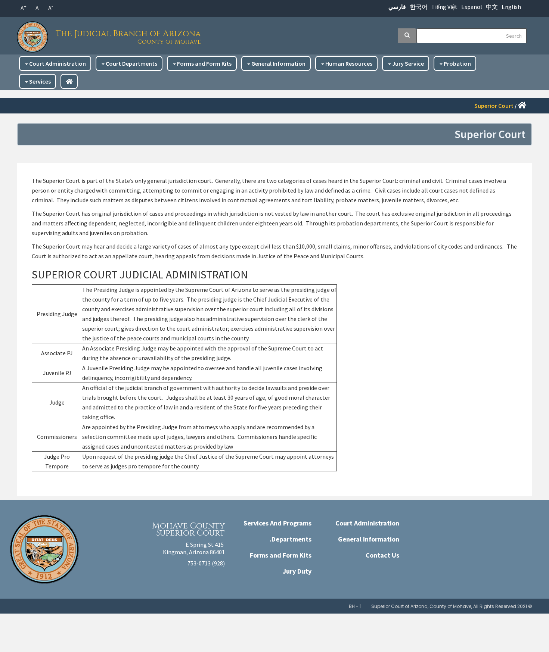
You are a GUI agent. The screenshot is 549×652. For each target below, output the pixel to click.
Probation (457, 63)
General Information (277, 63)
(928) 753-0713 (206, 563)
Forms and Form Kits (204, 63)
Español (471, 6)
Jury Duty (297, 571)
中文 (492, 6)
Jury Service (407, 63)
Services (39, 81)
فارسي (397, 7)
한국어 (419, 6)
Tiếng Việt (444, 6)
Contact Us (382, 555)
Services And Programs (277, 523)
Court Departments (131, 63)
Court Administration (57, 63)
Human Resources (348, 63)
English (511, 6)
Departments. (290, 539)
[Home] (34, 35)
